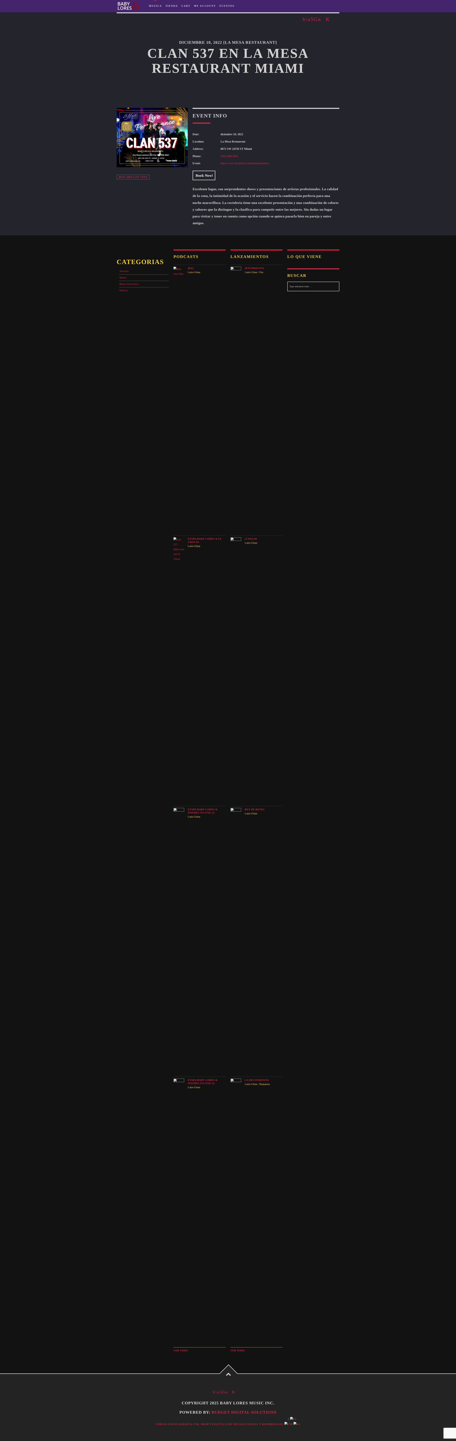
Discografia (182, 1424)
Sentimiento (254, 268)
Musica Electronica (129, 284)
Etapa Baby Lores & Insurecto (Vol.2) (202, 811)
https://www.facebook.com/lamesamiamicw (245, 163)
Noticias (123, 290)
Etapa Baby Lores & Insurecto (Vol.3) (202, 1082)
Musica (122, 277)
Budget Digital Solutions (244, 1412)
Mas (191, 268)
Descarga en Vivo (133, 177)
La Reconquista (257, 1080)
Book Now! (204, 175)
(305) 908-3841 (229, 156)
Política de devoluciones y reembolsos (247, 1424)
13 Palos (251, 539)
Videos (161, 1424)
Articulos (124, 271)
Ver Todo (180, 1350)
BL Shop (202, 1424)
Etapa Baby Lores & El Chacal (205, 541)
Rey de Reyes (255, 809)
